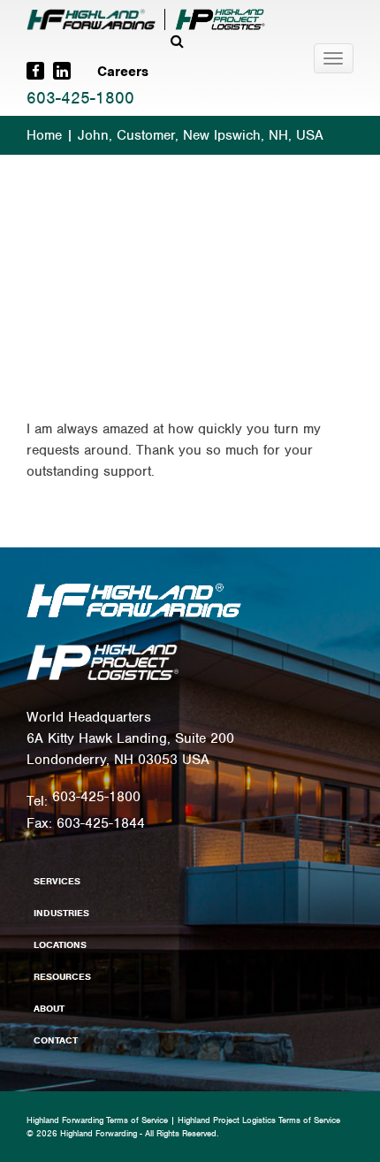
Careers (122, 71)
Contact (56, 1040)
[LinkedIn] (62, 71)
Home (44, 135)
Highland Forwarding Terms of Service (97, 1120)
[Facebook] (35, 71)
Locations (60, 944)
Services (57, 881)
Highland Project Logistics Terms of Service (259, 1120)
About (49, 1008)
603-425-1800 (80, 98)
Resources (62, 976)
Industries (61, 912)
